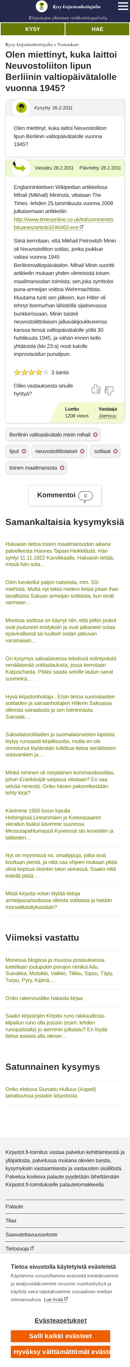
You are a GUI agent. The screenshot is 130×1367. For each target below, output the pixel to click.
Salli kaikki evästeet (60, 1336)
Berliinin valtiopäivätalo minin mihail (49, 434)
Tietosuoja (17, 1248)
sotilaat (102, 451)
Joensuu (107, 415)
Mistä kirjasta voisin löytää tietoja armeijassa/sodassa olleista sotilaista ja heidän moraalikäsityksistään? (58, 900)
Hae (97, 29)
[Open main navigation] (123, 6)
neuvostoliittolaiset (56, 451)
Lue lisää (53, 1299)
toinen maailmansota (33, 468)
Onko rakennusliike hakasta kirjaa (44, 998)
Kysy (32, 29)
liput (14, 451)
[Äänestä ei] (108, 390)
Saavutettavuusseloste (31, 1234)
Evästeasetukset (61, 1320)
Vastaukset (68, 44)
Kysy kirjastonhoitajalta (29, 44)
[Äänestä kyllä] (96, 389)
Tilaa (10, 1220)
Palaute (14, 1206)
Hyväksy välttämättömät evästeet (62, 1351)
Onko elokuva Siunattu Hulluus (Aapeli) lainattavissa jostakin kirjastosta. (50, 1092)
